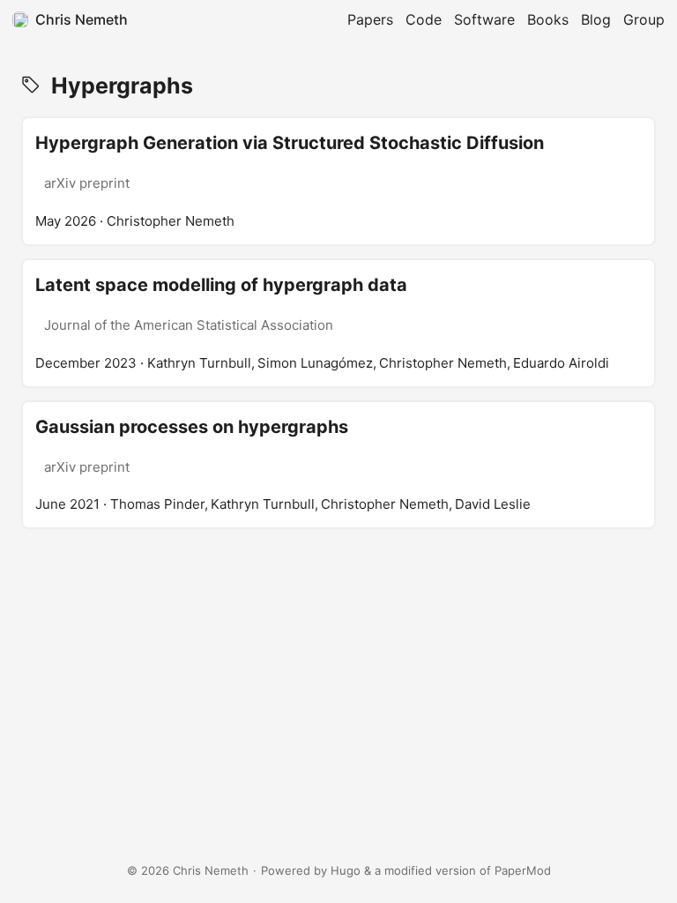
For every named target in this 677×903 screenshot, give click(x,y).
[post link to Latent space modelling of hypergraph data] (338, 323)
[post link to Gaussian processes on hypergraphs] (338, 465)
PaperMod (523, 870)
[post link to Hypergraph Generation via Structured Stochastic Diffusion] (338, 181)
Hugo (346, 870)
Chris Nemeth (81, 19)
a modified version (425, 870)
